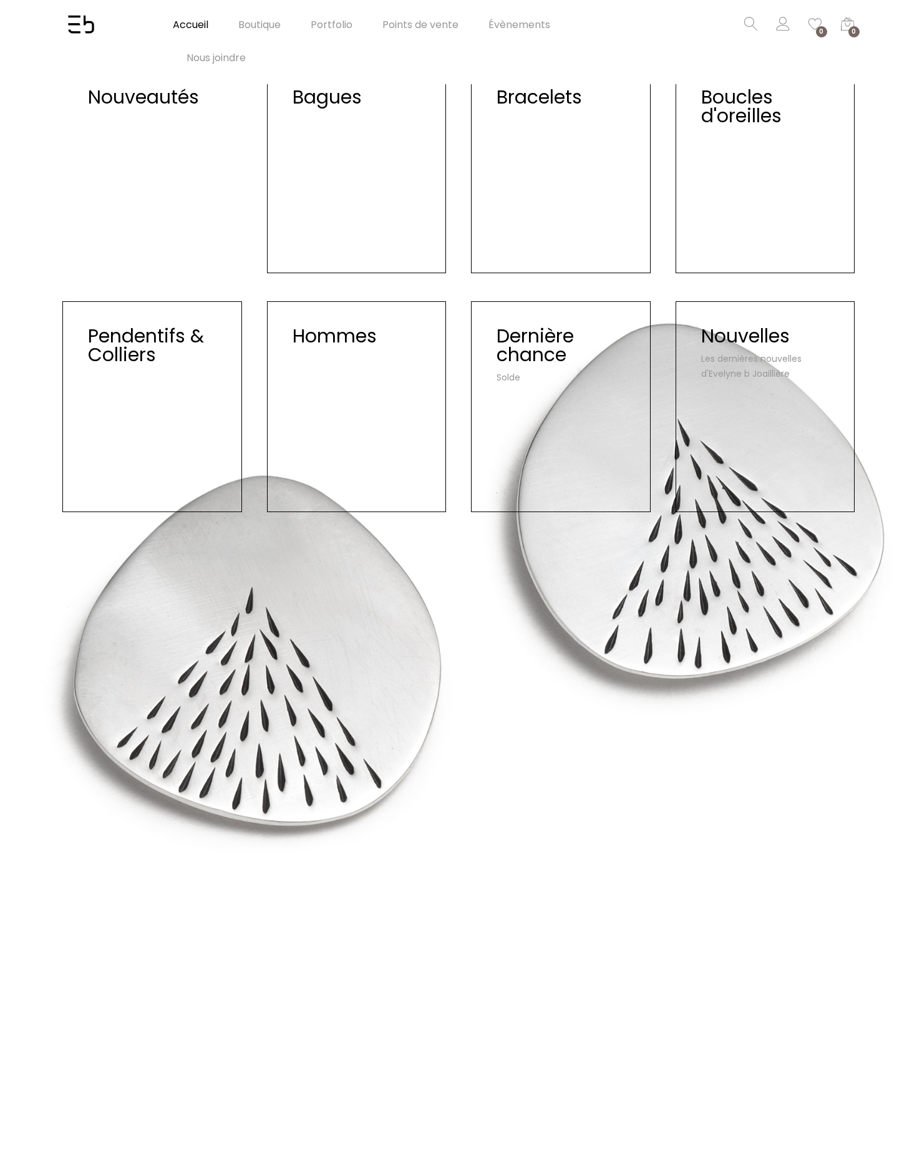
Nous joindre (216, 58)
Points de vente (420, 25)
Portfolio (331, 25)
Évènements (519, 25)
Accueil (190, 25)
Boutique (259, 25)
